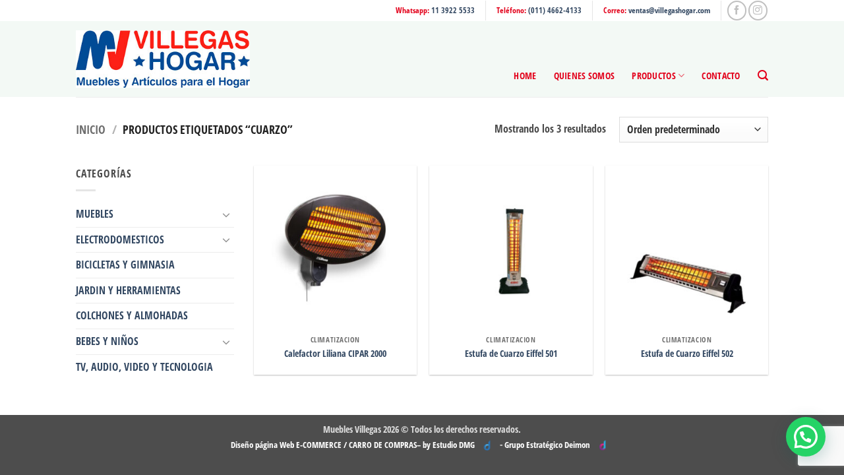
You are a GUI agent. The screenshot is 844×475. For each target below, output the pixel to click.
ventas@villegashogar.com (669, 10)
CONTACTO (721, 75)
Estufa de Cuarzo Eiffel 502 (687, 354)
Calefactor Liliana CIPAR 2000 (335, 354)
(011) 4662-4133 (555, 10)
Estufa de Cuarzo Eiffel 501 (511, 354)
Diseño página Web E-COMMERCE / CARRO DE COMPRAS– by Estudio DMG (353, 445)
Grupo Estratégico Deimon (547, 445)
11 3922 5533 (453, 10)
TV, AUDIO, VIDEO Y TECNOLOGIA (144, 367)
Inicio (91, 129)
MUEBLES (94, 213)
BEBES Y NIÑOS (107, 341)
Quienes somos (584, 75)
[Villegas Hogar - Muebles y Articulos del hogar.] (163, 59)
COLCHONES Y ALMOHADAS (132, 315)
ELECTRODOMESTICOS (120, 239)
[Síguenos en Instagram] (758, 10)
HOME (525, 75)
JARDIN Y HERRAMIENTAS (128, 290)
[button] (763, 75)
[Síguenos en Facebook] (736, 10)
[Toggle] (226, 214)
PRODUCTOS (654, 75)
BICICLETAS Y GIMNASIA (125, 264)
